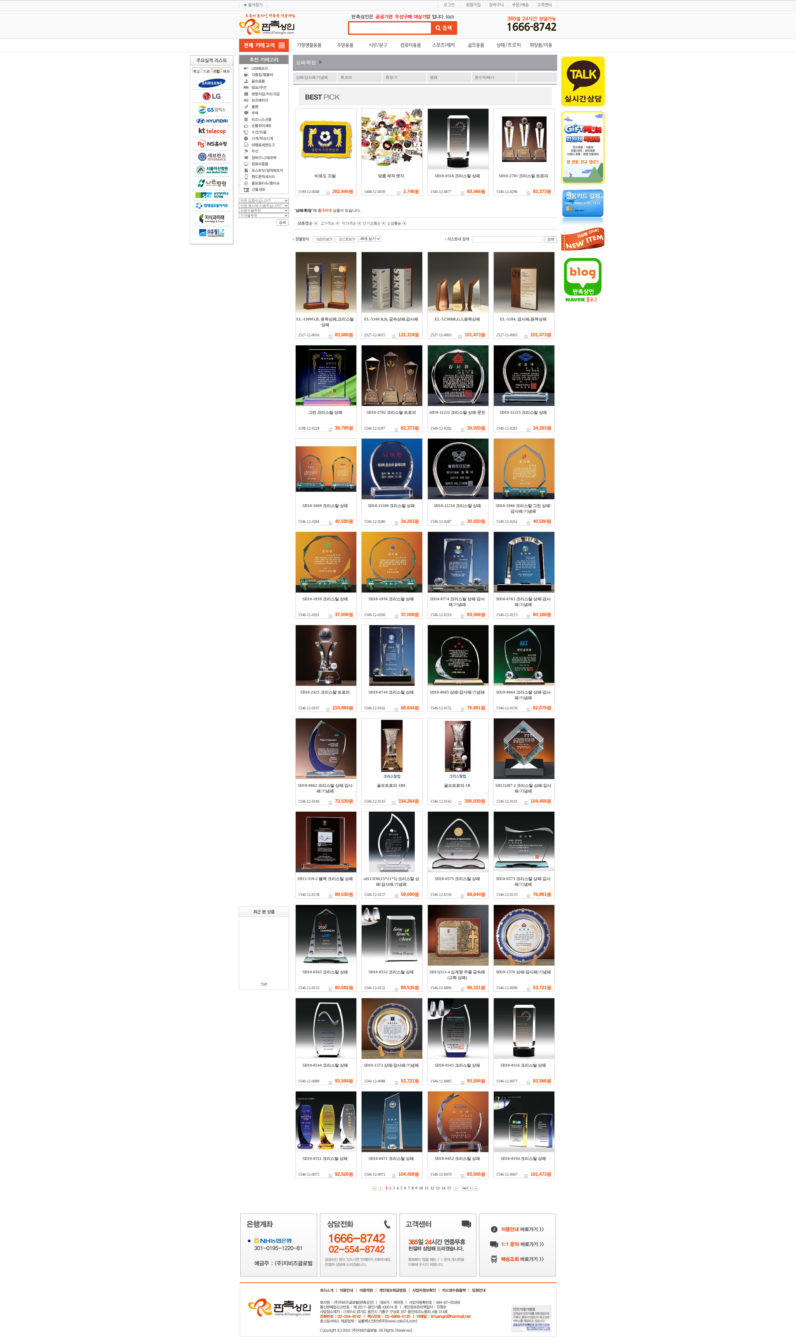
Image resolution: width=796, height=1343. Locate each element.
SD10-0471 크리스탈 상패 (391, 1158)
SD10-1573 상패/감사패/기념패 (391, 1065)
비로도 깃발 (325, 175)
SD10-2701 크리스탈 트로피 (523, 175)
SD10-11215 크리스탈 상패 (523, 412)
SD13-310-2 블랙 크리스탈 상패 (325, 878)
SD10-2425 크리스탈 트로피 (325, 692)
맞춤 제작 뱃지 (391, 175)
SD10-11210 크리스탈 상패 (457, 505)
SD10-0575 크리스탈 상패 (457, 878)
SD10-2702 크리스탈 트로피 (391, 412)
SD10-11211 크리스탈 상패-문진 (457, 412)
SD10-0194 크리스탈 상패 (523, 1158)
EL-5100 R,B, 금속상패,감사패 (391, 319)
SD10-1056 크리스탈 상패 (391, 599)
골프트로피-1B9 (391, 785)
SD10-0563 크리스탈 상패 (325, 972)
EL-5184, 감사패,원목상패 (523, 319)
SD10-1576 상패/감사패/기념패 (523, 972)
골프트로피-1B (457, 785)
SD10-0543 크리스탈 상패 (457, 1065)
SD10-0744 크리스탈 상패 (391, 692)
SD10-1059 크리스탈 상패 (325, 599)
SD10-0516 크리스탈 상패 (457, 175)
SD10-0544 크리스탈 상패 (325, 1065)
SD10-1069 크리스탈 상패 (325, 505)
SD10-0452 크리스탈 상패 (457, 1158)
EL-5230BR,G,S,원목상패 (457, 319)
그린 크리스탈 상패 (325, 412)
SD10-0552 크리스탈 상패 (391, 972)
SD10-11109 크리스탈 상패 (391, 505)
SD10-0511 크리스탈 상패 (325, 1158)
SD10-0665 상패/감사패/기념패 (457, 692)
